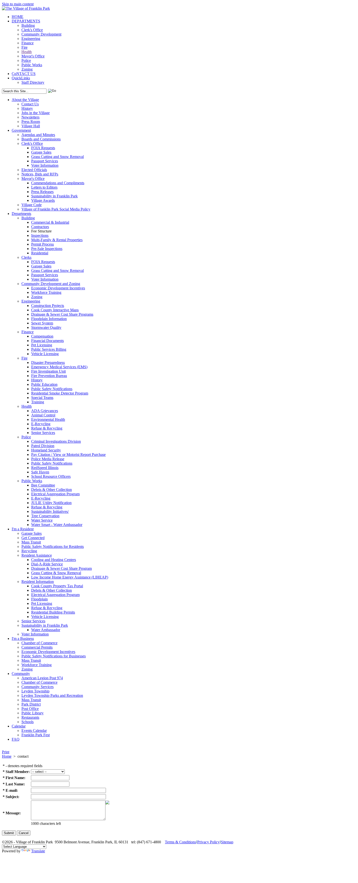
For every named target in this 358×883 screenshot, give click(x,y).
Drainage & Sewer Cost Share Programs (62, 314)
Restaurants (30, 717)
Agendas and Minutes (38, 135)
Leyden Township (35, 691)
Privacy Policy (208, 842)
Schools (27, 722)
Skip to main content (18, 4)
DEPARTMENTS (26, 21)
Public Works (31, 65)
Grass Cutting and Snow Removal (57, 157)
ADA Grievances (44, 411)
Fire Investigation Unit (48, 371)
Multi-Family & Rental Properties (57, 240)
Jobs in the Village (35, 113)
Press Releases (42, 192)
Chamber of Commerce (39, 643)
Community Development (41, 34)
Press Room (30, 122)
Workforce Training (46, 292)
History (27, 108)
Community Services (37, 687)
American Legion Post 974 (42, 678)
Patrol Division (42, 446)
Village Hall (30, 126)
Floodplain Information (49, 319)
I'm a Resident (23, 529)
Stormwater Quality (46, 327)
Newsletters (30, 117)
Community (21, 673)
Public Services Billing (48, 349)
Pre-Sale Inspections (46, 249)
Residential (39, 253)
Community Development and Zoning (50, 284)
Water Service (42, 520)
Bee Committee (43, 485)
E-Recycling (40, 424)
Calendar (19, 726)
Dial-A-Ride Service (47, 564)
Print (5, 752)
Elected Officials (34, 170)
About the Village (25, 100)
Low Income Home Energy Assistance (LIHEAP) (69, 577)
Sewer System (42, 323)
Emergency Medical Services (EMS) (59, 367)
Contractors (40, 227)
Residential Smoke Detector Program (59, 393)
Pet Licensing (41, 345)
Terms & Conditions (180, 842)
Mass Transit (31, 542)
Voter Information (44, 165)
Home (6, 756)
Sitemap (227, 842)
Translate (38, 851)
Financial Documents (47, 341)
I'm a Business (23, 638)
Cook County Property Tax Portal (57, 586)
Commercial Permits (37, 647)
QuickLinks (21, 78)
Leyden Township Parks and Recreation (52, 695)
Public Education (44, 384)
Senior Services (43, 433)
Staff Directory (32, 82)
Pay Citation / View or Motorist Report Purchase (68, 454)
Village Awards (43, 200)
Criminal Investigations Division (56, 441)
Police (26, 60)
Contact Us (30, 104)
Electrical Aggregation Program (55, 494)
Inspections (39, 235)
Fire (24, 47)
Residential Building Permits (53, 612)
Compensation (42, 336)
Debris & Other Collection (51, 489)
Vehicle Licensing (45, 354)
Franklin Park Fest (35, 735)
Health (26, 52)
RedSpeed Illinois (44, 468)
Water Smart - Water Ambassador (56, 525)
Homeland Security (46, 450)
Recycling (29, 551)
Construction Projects (47, 306)
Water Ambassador (45, 630)
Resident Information (37, 581)
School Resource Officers (51, 476)
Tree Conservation (45, 516)
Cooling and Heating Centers (53, 560)
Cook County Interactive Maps (55, 310)
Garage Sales (41, 152)
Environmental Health (48, 419)
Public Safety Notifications (51, 389)
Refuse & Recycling (46, 428)
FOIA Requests (43, 148)
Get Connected (33, 538)
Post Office (30, 709)
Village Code (31, 205)
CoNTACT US (24, 74)
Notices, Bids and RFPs (39, 174)
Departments (21, 214)
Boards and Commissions (41, 139)
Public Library (32, 713)
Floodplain (39, 599)
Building (28, 25)
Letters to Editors (44, 187)
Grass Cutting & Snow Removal (56, 573)
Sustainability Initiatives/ (50, 511)
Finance (27, 43)
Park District (31, 704)
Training (37, 402)
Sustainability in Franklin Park (54, 196)
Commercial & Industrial (50, 222)
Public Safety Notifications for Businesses (53, 656)
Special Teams (42, 398)
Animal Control (43, 415)
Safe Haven (40, 472)
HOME (17, 17)
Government (21, 130)
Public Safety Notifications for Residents (52, 546)
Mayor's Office (33, 56)
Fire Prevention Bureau (49, 376)
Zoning (27, 69)
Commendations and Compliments (57, 183)
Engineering (30, 39)
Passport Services (44, 161)
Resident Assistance (36, 555)
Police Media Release (47, 459)
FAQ (15, 739)
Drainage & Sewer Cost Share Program (61, 568)
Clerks (26, 257)
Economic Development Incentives (58, 288)
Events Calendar (34, 730)
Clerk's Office (32, 30)
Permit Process (42, 244)
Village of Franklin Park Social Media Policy (55, 209)
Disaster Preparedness (48, 362)
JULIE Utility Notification (51, 503)
